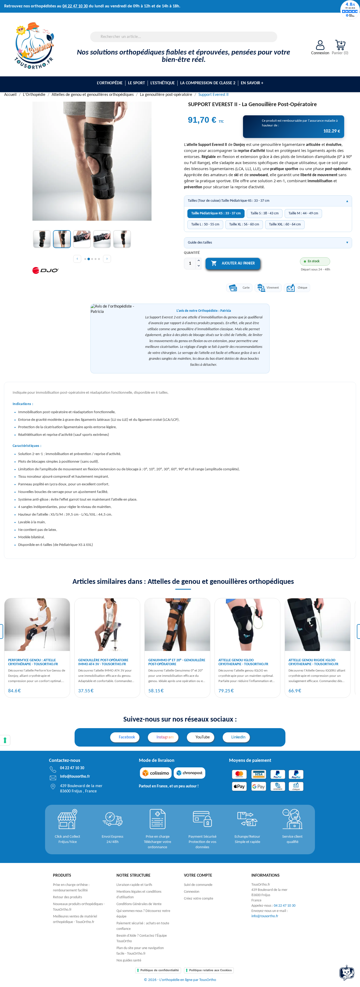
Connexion (191, 892)
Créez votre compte (198, 899)
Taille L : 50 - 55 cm (205, 224)
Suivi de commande (198, 885)
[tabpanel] (37, 648)
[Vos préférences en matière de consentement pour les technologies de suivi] (5, 740)
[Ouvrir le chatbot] (347, 973)
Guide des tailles (200, 242)
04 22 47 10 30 (75, 6)
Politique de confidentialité (159, 970)
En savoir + (252, 83)
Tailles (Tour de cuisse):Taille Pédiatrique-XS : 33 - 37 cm (228, 201)
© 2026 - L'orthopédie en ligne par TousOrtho (180, 980)
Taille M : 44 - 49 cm (303, 213)
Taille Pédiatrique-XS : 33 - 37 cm (216, 213)
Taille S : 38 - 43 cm (265, 213)
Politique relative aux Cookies (210, 970)
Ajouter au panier (233, 263)
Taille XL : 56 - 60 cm (244, 224)
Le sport (136, 83)
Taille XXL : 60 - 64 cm (285, 224)
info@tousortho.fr (264, 916)
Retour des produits (67, 897)
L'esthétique (162, 83)
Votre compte (198, 876)
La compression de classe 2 (207, 83)
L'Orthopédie (110, 83)
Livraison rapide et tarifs (134, 885)
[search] (275, 40)
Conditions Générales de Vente (139, 904)
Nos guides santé (128, 961)
